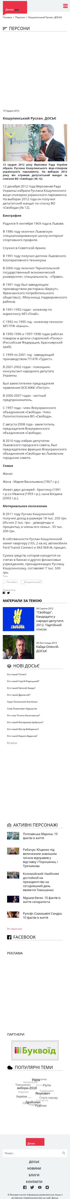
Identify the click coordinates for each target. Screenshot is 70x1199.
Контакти (34, 1182)
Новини (34, 1168)
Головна (7, 17)
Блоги (34, 1175)
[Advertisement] (35, 70)
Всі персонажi (14, 928)
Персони (20, 17)
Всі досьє (12, 742)
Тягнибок (12, 582)
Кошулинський (32, 582)
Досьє (34, 1162)
